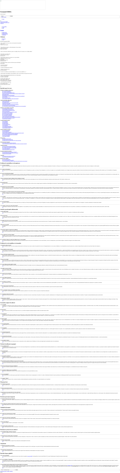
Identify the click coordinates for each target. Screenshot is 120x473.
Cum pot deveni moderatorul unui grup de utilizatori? (10, 133)
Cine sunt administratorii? (6, 130)
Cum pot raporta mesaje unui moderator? (8, 116)
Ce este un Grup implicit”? (6, 135)
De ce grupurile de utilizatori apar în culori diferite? (9, 134)
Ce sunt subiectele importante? (6, 126)
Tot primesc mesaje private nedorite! (7, 139)
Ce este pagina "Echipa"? (6, 136)
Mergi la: (2, 469)
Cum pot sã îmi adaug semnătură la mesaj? (8, 110)
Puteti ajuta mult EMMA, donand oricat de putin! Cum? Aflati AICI (4, 22)
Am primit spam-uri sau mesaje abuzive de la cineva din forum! (11, 140)
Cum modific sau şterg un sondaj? (7, 112)
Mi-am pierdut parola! (5, 94)
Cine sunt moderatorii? (5, 131)
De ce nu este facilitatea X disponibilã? (8, 160)
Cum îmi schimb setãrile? (6, 101)
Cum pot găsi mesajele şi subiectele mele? (8, 149)
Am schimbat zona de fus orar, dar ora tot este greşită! (10, 102)
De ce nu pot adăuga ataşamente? (7, 114)
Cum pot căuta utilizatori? (6, 148)
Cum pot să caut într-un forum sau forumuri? (8, 146)
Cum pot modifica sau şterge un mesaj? (8, 109)
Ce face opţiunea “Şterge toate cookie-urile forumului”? (10, 98)
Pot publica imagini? (5, 123)
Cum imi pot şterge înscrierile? (6, 153)
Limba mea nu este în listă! (6, 103)
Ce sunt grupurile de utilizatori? (7, 132)
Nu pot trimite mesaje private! (6, 138)
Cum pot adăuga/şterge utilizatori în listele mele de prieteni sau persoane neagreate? (14, 143)
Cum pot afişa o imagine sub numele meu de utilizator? (10, 104)
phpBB (8, 471)
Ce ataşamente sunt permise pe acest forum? (8, 156)
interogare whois (69, 465)
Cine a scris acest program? (6, 159)
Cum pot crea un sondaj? (6, 111)
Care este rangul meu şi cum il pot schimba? (8, 105)
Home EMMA (4, 26)
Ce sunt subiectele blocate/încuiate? (7, 127)
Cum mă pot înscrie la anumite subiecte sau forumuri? (10, 152)
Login (3, 39)
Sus (2, 166)
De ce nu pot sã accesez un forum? (7, 113)
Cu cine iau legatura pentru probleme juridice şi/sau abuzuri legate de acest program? (14, 161)
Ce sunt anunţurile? (5, 125)
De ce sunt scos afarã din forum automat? (8, 92)
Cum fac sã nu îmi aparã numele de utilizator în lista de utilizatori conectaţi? (13, 93)
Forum (3, 19)
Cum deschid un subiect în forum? (7, 108)
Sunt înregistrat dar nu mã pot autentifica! (8, 95)
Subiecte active (4, 32)
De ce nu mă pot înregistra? (6, 97)
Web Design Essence (3, 471)
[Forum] (22, 9)
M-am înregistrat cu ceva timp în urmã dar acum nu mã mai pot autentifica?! (13, 96)
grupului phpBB (29, 456)
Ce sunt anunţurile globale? (6, 124)
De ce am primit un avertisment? (7, 115)
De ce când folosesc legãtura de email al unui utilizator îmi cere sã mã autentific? (14, 106)
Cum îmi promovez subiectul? (6, 118)
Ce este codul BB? (5, 121)
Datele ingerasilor (4, 33)
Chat (3, 28)
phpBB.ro (11, 471)
